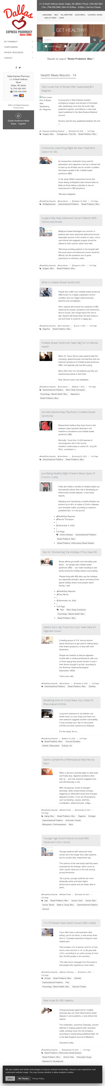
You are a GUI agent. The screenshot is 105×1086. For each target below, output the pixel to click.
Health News (54, 46)
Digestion (46, 329)
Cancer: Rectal (48, 904)
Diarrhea (92, 686)
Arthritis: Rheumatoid (50, 745)
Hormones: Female (73, 820)
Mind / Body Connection (75, 389)
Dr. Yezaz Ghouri (71, 356)
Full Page (91, 131)
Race (71, 824)
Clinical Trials (68, 1057)
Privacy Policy (18, 107)
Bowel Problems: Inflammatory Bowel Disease (75, 543)
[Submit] (94, 40)
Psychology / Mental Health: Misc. (54, 394)
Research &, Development (52, 1061)
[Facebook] (16, 67)
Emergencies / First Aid (66, 134)
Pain (62, 609)
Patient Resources (13, 52)
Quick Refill (80, 15)
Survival (45, 909)
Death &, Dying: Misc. (65, 904)
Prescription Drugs (84, 1057)
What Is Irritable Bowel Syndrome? (61, 282)
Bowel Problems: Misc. (87, 134)
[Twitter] (20, 67)
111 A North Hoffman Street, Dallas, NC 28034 (60, 3)
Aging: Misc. (50, 816)
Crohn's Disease (66, 534)
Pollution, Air (67, 745)
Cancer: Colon (77, 900)
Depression (75, 394)
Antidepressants (49, 204)
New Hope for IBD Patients (58, 1000)
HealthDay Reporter (66, 516)
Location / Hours (95, 15)
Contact (8, 58)
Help (56, 15)
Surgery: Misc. (48, 134)
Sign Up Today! (50, 18)
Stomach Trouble (79, 986)
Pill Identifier (66, 15)
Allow (10, 1078)
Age (46, 900)
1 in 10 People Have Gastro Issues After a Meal (69, 922)
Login (61, 18)
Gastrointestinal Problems (68, 204)
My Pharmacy (11, 41)
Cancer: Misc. (91, 900)
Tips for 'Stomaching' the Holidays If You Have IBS (70, 552)
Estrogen (92, 816)
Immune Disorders (73, 741)
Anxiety (48, 978)
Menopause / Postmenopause (54, 824)
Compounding (11, 47)
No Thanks (24, 1078)
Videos (71, 46)
